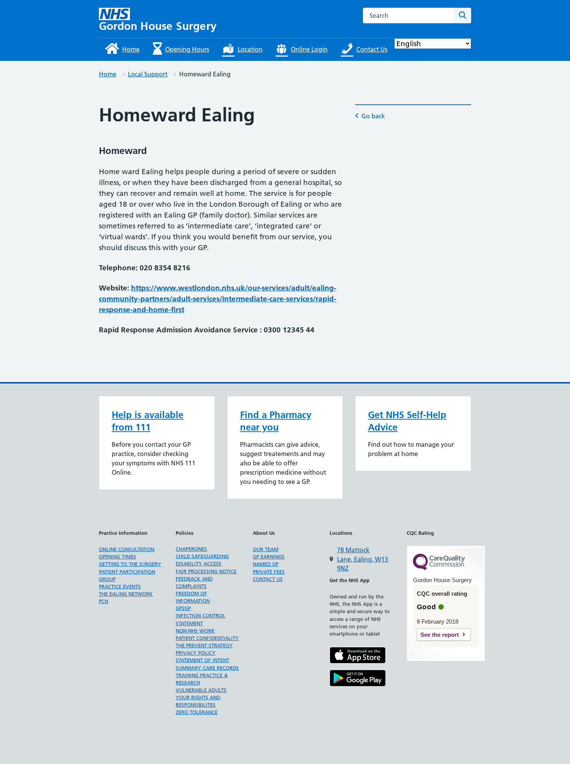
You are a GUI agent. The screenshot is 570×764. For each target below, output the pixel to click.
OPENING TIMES (117, 556)
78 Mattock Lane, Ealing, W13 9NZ (362, 559)
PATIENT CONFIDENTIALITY (207, 638)
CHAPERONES (191, 549)
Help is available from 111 (147, 421)
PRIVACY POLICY (196, 653)
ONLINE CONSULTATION (126, 549)
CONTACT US (268, 579)
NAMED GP (265, 564)
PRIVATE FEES (269, 572)
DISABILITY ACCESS (198, 563)
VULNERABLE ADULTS (201, 690)
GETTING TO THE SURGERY (130, 564)
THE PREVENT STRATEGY (204, 645)
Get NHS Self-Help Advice (407, 421)
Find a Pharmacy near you (275, 421)
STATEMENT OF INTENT (202, 660)
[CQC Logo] (439, 568)
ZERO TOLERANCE (197, 712)
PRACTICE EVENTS (120, 586)
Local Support (148, 74)
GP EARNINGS (269, 556)
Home (107, 74)
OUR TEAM (265, 549)
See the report (439, 634)
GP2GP (183, 608)
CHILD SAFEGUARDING (202, 556)
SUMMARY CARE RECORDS (207, 668)
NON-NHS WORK (195, 630)
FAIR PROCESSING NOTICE (206, 571)
